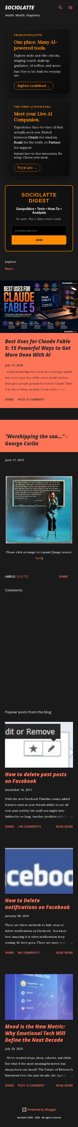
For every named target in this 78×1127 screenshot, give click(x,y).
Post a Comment (31, 399)
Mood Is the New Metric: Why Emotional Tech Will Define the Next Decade (35, 1033)
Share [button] (9, 399)
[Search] (60, 7)
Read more (64, 826)
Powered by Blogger (41, 1109)
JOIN (39, 240)
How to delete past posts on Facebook (36, 777)
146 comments (29, 826)
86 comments (28, 953)
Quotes (22, 576)
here (38, 558)
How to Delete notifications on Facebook (37, 903)
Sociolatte (19, 7)
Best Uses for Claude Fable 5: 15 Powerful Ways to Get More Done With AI (38, 348)
